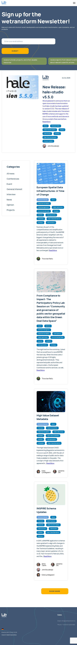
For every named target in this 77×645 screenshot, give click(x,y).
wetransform (51, 222)
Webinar (40, 536)
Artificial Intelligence (44, 330)
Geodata (56, 211)
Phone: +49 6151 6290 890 (66, 625)
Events (40, 341)
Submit (15, 51)
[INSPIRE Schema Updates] (51, 494)
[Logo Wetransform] (4, 3)
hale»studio (47, 133)
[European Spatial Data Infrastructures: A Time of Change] (51, 173)
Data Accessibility (52, 428)
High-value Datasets (53, 435)
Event (39, 326)
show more (54, 591)
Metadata (41, 219)
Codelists (40, 525)
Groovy (62, 130)
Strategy (40, 222)
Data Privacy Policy (11, 635)
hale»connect (42, 528)
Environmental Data (43, 211)
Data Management (43, 207)
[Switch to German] (3, 629)
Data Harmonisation (43, 203)
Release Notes (56, 126)
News (45, 126)
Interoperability (51, 215)
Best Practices (51, 521)
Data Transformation (50, 130)
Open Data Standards (54, 219)
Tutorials (40, 428)
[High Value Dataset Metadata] (51, 401)
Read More (46, 122)
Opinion (48, 326)
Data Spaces (57, 333)
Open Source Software (50, 137)
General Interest (42, 200)
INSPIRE (57, 133)
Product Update (48, 141)
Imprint (4, 635)
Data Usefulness (58, 207)
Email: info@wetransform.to (66, 621)
